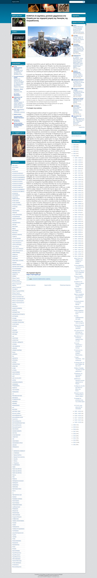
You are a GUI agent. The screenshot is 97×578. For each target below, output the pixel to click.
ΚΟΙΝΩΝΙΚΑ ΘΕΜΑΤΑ (17, 382)
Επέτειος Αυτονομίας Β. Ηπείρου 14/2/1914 (79, 327)
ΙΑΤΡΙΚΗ (14, 362)
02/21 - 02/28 (78, 254)
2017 (74, 431)
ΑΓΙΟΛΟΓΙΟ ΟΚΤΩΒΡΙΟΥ (18, 191)
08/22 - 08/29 (78, 197)
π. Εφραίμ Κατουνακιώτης (18, 457)
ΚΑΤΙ (13, 376)
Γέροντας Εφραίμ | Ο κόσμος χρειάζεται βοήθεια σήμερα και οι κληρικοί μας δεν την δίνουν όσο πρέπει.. (19, 105)
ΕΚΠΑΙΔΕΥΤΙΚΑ (16, 312)
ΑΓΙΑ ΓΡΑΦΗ (15, 167)
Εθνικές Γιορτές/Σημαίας (18, 300)
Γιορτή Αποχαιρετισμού (17, 240)
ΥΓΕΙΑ (13, 538)
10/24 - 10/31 (78, 177)
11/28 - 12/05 (78, 166)
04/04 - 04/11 (78, 241)
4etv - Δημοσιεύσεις (19, 109)
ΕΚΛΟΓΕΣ (14, 310)
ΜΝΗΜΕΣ (14, 403)
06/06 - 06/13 (78, 221)
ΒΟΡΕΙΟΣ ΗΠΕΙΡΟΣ (17, 234)
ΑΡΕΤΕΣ (14, 224)
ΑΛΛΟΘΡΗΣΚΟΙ (16, 216)
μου (13, 407)
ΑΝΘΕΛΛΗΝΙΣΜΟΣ (17, 218)
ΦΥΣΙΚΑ (14, 548)
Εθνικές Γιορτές (16, 278)
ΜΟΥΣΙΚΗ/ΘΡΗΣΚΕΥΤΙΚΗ (18, 423)
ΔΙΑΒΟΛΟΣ (15, 254)
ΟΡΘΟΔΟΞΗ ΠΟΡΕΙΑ (78, 79)
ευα (13, 336)
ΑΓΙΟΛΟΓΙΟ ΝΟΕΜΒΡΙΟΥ (18, 189)
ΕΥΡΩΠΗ (14, 344)
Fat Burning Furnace (55, 576)
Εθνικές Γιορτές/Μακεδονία (18, 298)
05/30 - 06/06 (78, 223)
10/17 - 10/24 (78, 179)
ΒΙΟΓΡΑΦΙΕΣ (15, 230)
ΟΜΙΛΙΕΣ (14, 445)
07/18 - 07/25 (78, 208)
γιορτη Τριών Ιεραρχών (17, 248)
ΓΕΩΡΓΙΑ (14, 236)
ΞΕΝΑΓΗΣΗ (15, 437)
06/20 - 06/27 (78, 216)
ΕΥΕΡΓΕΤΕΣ (15, 340)
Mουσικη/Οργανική (16, 566)
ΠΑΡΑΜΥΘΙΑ (15, 485)
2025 (74, 147)
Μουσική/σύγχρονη (16, 427)
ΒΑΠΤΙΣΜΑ (15, 226)
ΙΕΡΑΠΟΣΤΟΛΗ (16, 364)
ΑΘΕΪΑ (13, 208)
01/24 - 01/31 (78, 415)
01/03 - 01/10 (78, 422)
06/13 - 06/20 (78, 219)
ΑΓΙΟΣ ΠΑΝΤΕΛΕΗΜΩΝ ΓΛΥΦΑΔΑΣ (18, 68)
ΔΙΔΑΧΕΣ (14, 262)
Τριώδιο (14, 534)
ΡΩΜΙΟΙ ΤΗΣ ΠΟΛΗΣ (78, 98)
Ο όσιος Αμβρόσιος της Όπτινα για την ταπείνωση (79, 267)
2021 (74, 155)
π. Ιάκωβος (15, 459)
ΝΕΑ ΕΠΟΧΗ (15, 429)
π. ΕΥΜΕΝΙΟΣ (15, 453)
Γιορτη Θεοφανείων (16, 242)
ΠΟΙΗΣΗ (14, 497)
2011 (74, 444)
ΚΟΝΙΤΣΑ (14, 387)
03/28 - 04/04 (78, 243)
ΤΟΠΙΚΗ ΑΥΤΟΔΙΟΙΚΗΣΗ (18, 528)
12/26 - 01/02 (78, 157)
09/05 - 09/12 (78, 192)
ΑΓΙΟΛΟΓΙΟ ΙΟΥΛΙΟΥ (17, 181)
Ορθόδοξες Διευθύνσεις (17, 120)
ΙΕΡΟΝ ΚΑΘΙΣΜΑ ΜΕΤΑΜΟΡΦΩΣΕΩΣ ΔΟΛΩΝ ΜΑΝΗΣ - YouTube (19, 125)
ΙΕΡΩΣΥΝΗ (15, 366)
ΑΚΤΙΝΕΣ (75, 35)
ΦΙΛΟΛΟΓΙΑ (15, 542)
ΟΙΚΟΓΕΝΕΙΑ (15, 441)
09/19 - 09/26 (78, 188)
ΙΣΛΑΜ (14, 368)
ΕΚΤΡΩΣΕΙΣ (15, 316)
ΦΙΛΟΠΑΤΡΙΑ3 (15, 544)
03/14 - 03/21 (78, 247)
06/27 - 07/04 (78, 214)
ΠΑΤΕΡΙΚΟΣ (76, 106)
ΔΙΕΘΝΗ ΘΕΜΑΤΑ (16, 264)
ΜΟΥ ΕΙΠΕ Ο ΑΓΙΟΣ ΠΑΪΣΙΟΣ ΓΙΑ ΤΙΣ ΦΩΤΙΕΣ (78, 101)
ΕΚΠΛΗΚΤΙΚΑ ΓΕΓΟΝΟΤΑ (18, 314)
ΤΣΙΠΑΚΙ (14, 536)
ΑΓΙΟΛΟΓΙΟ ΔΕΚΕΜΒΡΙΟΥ (18, 177)
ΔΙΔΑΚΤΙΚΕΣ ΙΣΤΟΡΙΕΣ (17, 260)
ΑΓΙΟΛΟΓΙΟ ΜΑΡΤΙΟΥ (17, 187)
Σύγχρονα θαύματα (16, 516)
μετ (13, 393)
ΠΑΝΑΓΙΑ (14, 478)
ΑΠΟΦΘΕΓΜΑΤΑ (16, 222)
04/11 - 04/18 (78, 238)
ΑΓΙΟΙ (13, 169)
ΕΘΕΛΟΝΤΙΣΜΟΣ (16, 270)
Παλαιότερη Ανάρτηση (65, 285)
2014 (74, 438)
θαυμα (13, 352)
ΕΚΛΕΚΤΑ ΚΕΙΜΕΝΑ (17, 308)
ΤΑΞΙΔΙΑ (14, 522)
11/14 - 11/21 (78, 170)
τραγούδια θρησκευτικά (17, 532)
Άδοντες (48, 6)
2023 (74, 151)
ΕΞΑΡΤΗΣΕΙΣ (15, 324)
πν (13, 493)
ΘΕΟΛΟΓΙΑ (15, 358)
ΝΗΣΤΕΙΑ (14, 433)
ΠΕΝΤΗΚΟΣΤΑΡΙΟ (16, 489)
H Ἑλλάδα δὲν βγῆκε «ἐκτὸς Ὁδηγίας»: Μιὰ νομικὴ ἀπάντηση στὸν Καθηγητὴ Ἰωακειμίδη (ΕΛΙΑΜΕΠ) (78, 49)
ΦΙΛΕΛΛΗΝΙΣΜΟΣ (16, 540)
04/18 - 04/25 (78, 236)
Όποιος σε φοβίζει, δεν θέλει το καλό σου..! (79, 278)
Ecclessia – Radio (18, 89)
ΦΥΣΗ (13, 546)
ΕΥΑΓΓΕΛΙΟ (15, 338)
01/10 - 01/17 (78, 420)
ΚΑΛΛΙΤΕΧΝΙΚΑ (16, 372)
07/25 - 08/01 (78, 206)
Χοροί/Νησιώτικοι (16, 556)
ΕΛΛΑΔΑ (14, 318)
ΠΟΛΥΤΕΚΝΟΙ (15, 502)
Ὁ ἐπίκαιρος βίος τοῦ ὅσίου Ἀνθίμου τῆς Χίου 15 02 (79, 364)
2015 (74, 435)
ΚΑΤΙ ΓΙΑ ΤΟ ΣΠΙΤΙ (16, 378)
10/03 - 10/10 (78, 184)
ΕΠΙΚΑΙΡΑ (14, 330)
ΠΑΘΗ (13, 467)
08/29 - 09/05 (78, 195)
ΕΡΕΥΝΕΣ (14, 334)
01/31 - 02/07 (78, 413)
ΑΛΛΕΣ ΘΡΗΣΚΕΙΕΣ (17, 214)
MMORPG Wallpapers (47, 576)
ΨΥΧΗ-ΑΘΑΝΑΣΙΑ (16, 562)
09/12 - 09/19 (78, 190)
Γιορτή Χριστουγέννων (17, 250)
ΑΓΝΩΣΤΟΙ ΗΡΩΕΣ (16, 204)
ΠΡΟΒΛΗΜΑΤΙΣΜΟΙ (17, 504)
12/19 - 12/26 (78, 160)
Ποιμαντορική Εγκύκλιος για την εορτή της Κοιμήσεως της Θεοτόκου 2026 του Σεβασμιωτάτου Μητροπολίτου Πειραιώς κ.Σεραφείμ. (19, 83)
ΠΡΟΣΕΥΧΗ (15, 510)
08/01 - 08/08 (78, 203)
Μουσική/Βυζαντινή (16, 415)
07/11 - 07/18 (78, 210)
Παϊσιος (14, 475)
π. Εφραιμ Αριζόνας (16, 455)
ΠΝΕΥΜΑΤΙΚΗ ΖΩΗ (17, 494)
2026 (74, 144)
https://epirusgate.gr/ (34, 274)
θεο (13, 356)
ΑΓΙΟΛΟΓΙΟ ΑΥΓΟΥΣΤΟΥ (18, 175)
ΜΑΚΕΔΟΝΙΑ (15, 391)
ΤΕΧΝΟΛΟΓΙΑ (15, 526)
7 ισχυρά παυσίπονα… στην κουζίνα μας (79, 359)
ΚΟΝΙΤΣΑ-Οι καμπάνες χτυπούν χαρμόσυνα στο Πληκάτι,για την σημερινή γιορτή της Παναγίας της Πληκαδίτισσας (47, 18)
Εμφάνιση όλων (82, 127)
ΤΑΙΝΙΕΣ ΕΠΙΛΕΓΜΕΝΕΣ (18, 520)
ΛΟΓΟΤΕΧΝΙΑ (15, 389)
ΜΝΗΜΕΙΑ (14, 401)
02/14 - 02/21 (78, 256)
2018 (74, 429)
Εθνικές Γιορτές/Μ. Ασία (17, 296)
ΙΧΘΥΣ (74, 25)
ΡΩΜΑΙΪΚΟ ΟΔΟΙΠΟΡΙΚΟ (76, 45)
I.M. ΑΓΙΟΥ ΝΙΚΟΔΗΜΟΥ (17, 94)
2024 (74, 149)
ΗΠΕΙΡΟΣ (14, 348)
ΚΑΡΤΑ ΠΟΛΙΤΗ (16, 374)
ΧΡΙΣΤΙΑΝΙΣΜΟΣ (16, 558)
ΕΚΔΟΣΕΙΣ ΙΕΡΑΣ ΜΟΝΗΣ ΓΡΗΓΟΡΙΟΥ (19, 117)
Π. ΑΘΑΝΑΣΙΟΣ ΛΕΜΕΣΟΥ (18, 451)
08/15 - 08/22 (78, 199)
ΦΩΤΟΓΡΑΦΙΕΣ (16, 550)
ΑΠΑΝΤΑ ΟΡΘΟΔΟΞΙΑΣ (76, 72)
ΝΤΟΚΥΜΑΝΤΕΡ (16, 435)
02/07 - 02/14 (78, 411)
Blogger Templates (44, 575)
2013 (74, 440)
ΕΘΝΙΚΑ (14, 276)
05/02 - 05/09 (78, 232)
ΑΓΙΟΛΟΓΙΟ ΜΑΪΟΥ (17, 185)
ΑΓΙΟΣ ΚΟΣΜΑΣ (16, 202)
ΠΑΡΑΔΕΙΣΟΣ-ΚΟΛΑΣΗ (18, 481)
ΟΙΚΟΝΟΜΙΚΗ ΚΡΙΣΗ (17, 443)
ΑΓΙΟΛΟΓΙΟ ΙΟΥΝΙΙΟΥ (17, 183)
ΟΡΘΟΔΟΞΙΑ (15, 447)
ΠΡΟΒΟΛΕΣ (15, 508)
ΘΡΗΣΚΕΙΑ (15, 360)
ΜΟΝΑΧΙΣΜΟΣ (16, 405)
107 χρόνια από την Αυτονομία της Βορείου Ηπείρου (79, 332)
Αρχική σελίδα (15, 1)
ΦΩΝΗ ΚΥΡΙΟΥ (17, 114)
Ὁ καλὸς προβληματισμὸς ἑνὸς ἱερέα (79, 317)
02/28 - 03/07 (78, 251)
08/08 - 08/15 (78, 201)
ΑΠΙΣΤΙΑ (14, 220)
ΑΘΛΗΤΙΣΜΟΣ (15, 210)
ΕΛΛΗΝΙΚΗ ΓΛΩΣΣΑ (17, 320)
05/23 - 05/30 (78, 225)
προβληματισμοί (16, 506)
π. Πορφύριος (15, 463)
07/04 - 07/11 (78, 212)
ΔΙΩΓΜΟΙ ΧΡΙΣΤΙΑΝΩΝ (17, 266)
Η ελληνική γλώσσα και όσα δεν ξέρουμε (79, 303)
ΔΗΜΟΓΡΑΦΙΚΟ (16, 252)
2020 (74, 424)
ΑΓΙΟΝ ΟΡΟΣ (15, 200)
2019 (74, 427)
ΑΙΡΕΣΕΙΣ (14, 212)
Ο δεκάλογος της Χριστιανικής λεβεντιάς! (78, 375)
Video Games (40, 576)
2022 (74, 153)
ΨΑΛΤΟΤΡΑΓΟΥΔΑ (16, 560)
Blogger (61, 574)
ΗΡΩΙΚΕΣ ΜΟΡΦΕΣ (17, 350)
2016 (74, 433)
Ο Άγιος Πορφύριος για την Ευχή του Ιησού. (79, 312)
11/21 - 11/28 (78, 168)
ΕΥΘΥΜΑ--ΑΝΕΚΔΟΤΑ (17, 342)
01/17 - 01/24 (78, 417)
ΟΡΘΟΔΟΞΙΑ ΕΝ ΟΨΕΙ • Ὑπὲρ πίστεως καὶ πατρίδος (18, 99)
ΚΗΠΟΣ (14, 380)
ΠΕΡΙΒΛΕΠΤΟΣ (77, 55)
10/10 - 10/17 (78, 181)
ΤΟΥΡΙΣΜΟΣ (15, 530)
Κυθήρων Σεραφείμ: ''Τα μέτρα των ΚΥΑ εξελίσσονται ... (79, 369)
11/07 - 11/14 (78, 173)
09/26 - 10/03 (78, 186)
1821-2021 (15, 165)
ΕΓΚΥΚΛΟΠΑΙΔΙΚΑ (16, 268)
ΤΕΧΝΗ (14, 524)
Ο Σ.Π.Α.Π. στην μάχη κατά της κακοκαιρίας (78, 407)
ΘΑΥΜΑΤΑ (14, 354)
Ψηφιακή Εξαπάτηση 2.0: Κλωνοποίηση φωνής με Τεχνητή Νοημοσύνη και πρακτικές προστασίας (78, 29)
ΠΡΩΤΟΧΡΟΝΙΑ (16, 514)
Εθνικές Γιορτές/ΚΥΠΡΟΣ (18, 291)
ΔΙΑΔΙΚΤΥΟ (15, 256)
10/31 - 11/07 (78, 175)
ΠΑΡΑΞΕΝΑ (15, 486)
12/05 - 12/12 (78, 164)
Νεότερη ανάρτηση (31, 285)
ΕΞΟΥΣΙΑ (14, 326)
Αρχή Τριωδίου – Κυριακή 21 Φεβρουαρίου (78, 290)
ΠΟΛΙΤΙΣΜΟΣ (15, 500)
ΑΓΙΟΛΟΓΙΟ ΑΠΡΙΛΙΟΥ (17, 173)
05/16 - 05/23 (78, 227)
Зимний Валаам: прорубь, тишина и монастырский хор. (78, 75)
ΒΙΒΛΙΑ (14, 228)
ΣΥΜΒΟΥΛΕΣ (15, 518)
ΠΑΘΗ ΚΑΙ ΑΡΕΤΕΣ (17, 468)
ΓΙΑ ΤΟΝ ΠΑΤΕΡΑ (16, 238)
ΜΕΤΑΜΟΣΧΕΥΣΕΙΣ (17, 395)
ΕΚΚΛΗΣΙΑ (14, 306)
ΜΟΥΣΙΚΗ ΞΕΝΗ (16, 411)
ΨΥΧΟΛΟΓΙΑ (15, 564)
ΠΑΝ (13, 477)
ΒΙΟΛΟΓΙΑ (14, 232)
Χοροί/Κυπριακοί (16, 554)
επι (13, 328)
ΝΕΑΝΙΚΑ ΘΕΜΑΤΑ (16, 431)
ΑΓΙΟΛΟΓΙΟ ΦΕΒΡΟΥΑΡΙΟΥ (39, 279)
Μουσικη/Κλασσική (16, 425)
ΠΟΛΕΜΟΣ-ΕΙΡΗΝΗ (17, 498)
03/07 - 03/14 (78, 249)
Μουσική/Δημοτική (16, 421)
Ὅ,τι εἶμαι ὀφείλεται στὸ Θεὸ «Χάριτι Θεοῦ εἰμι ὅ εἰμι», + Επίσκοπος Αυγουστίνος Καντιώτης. (78, 121)
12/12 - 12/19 (78, 162)
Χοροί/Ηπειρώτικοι (16, 552)
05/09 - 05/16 (78, 230)
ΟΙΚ (13, 439)
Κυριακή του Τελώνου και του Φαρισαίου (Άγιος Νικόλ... (79, 272)
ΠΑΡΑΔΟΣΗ (15, 482)
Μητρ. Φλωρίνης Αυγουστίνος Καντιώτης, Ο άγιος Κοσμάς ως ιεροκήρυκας (77, 110)
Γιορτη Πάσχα (15, 246)
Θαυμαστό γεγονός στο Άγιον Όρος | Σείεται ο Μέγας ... (79, 394)
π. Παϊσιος (14, 460)
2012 (74, 442)
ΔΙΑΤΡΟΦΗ (15, 258)
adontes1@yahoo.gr (76, 135)
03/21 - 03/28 (78, 245)
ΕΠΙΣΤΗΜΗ (15, 332)
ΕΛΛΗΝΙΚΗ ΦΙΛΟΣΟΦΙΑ (18, 322)
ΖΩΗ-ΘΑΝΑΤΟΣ (16, 346)
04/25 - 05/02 (78, 234)
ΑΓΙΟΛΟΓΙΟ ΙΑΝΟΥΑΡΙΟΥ (18, 179)
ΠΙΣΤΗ (13, 490)
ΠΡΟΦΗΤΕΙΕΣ (15, 512)
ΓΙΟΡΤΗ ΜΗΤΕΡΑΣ (16, 244)
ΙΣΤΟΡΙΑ (14, 370)
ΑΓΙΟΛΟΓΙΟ (15, 171)
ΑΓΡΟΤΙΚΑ (14, 206)
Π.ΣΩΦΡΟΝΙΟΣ (16, 464)
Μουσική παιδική (16, 413)
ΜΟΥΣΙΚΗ (14, 409)
